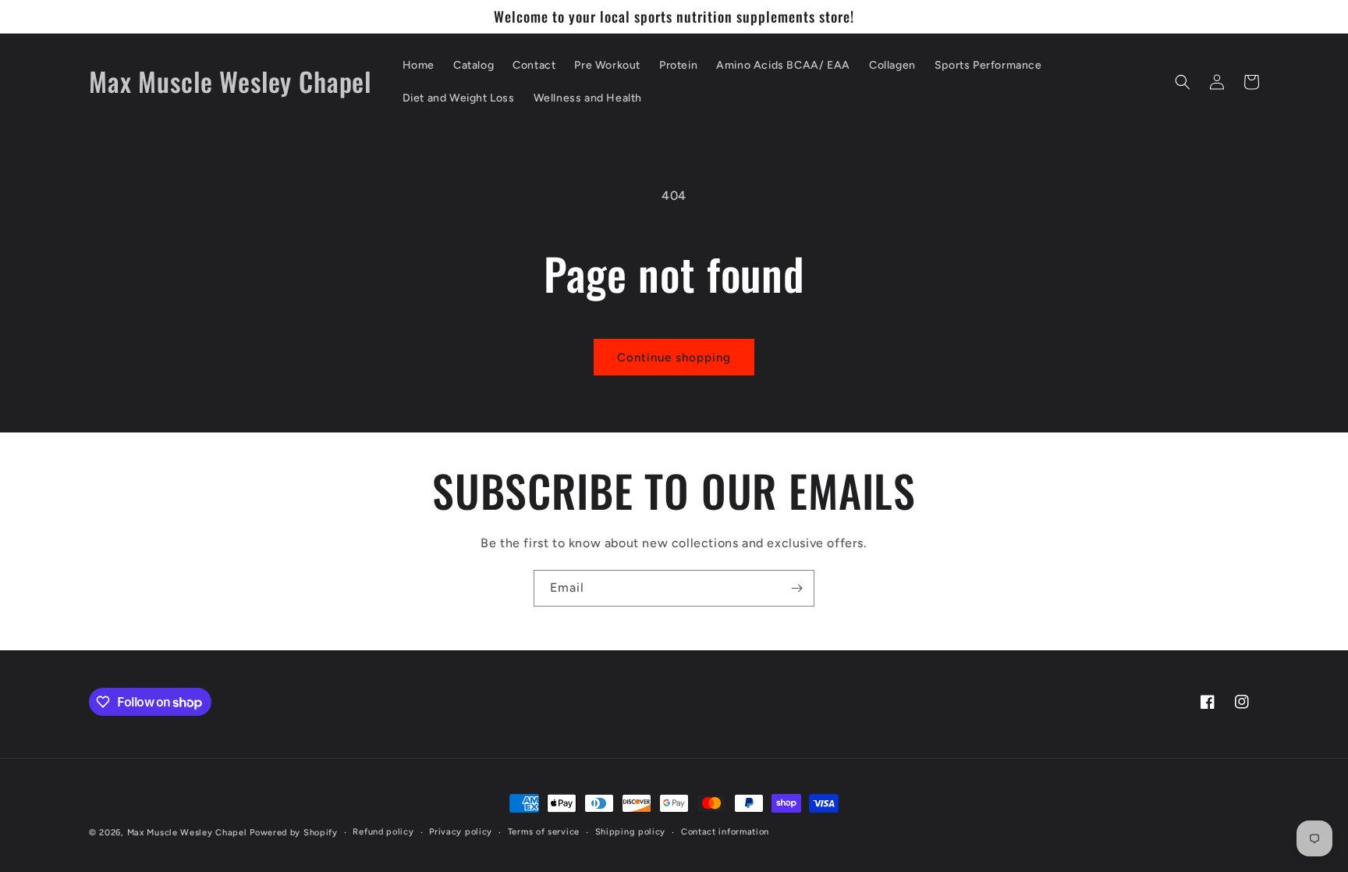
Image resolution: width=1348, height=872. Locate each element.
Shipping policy (630, 832)
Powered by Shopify (294, 833)
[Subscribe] (796, 588)
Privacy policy (460, 832)
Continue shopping (674, 358)
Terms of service (544, 832)
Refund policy (383, 832)
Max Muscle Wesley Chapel (187, 833)
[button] (1182, 82)
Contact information (725, 832)
